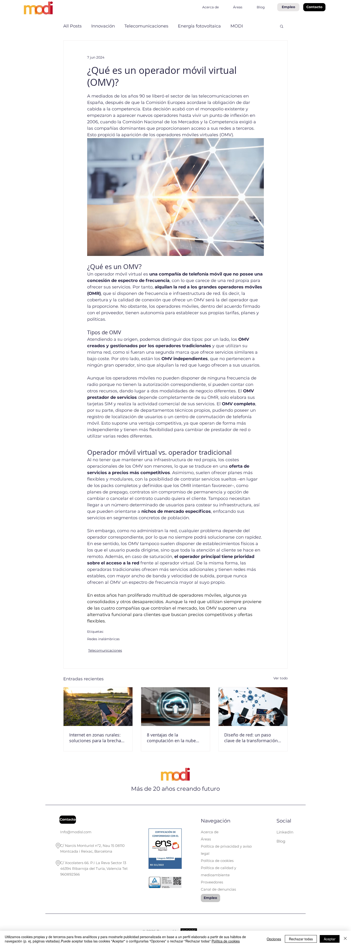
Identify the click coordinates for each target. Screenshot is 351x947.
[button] (314, 7)
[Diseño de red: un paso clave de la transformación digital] (252, 706)
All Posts (72, 26)
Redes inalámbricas (103, 639)
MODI (236, 26)
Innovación (103, 26)
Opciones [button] (274, 938)
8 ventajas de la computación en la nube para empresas (171, 737)
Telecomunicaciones (146, 26)
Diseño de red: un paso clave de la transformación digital (251, 737)
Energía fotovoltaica (199, 26)
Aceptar (329, 938)
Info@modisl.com (75, 832)
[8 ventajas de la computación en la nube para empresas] (175, 706)
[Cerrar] (345, 939)
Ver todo (280, 678)
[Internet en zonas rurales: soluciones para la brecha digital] (98, 706)
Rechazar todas (301, 938)
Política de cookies (226, 941)
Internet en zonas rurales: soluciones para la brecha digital (95, 737)
